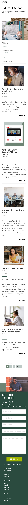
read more (22, 115)
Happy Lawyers (8, 468)
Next (20, 363)
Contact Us (7, 497)
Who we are (7, 500)
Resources (6, 474)
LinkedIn (6, 485)
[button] (24, 2)
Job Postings (7, 470)
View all (4, 46)
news (4, 55)
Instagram (6, 489)
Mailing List (7, 484)
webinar (5, 57)
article (5, 53)
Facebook (6, 487)
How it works (7, 499)
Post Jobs (6, 476)
